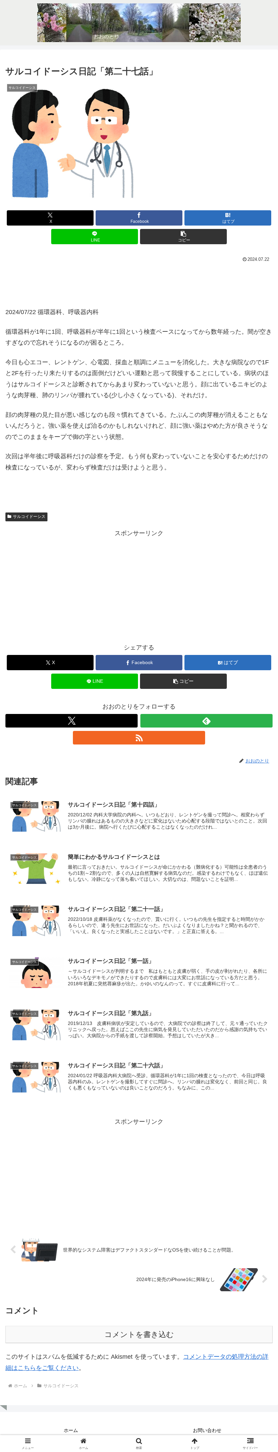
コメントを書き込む (139, 1334)
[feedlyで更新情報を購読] (206, 721)
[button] (183, 236)
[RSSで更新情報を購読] (139, 737)
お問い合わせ (207, 1430)
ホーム (71, 1430)
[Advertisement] (139, 283)
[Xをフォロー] (71, 721)
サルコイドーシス (29, 516)
